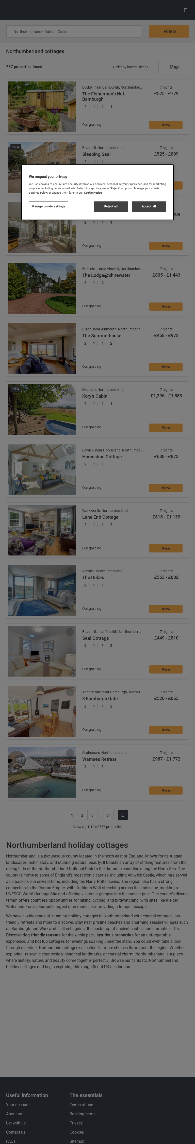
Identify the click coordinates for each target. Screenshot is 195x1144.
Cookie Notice (93, 192)
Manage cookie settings (49, 206)
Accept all (149, 206)
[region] (97, 192)
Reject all (111, 206)
